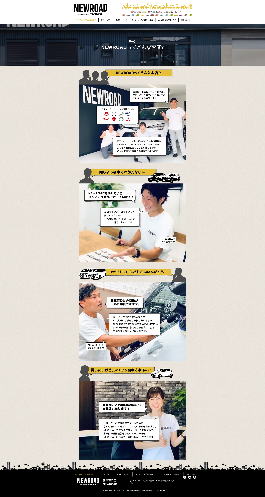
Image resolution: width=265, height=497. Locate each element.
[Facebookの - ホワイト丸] (184, 477)
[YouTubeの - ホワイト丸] (189, 477)
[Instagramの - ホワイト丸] (194, 477)
